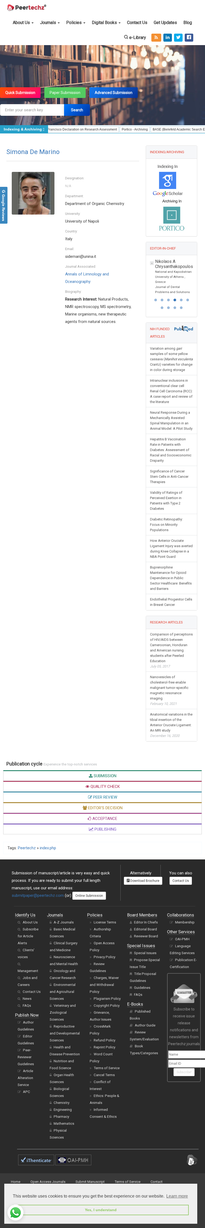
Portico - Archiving (121, 129)
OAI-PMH (182, 939)
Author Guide (145, 1025)
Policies (74, 22)
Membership (185, 922)
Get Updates (165, 22)
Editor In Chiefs (146, 922)
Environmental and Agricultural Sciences (63, 992)
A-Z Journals (64, 922)
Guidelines (142, 988)
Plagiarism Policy (107, 999)
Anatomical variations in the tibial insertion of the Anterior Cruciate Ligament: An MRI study (171, 725)
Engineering (63, 1110)
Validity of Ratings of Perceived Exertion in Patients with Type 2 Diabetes (166, 501)
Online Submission (89, 896)
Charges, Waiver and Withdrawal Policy (104, 985)
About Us (22, 22)
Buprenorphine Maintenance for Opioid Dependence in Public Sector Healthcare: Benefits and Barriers (171, 578)
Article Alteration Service (25, 1078)
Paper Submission (65, 92)
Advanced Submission (113, 92)
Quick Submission (20, 92)
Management (28, 971)
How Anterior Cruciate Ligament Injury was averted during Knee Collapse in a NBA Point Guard (171, 549)
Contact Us (137, 22)
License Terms (105, 922)
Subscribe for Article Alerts (28, 936)
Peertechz (27, 848)
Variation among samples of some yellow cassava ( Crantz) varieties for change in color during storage (171, 359)
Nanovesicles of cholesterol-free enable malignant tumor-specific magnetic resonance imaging (169, 690)
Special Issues (145, 953)
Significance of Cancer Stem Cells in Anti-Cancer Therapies (169, 476)
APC (26, 1092)
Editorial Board (145, 929)
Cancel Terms (104, 1075)
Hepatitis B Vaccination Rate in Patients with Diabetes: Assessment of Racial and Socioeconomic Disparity (170, 450)
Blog (187, 22)
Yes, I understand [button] (101, 1210)
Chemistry (61, 1103)
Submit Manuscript (90, 1182)
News (27, 999)
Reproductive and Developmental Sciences (65, 1033)
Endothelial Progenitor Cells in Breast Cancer (171, 602)
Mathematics (64, 1124)
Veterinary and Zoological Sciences (63, 1012)
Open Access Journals (47, 1182)
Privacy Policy (104, 957)
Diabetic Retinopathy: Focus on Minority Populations (166, 524)
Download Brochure (144, 881)
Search (77, 110)
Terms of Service (107, 1068)
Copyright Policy (107, 1006)
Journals (48, 22)
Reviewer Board (146, 936)
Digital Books (105, 22)
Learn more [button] (177, 1196)
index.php (48, 848)
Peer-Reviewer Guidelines (26, 1057)
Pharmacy (61, 1117)
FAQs (27, 1006)
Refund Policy (104, 1040)
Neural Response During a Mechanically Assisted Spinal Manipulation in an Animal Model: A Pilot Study (171, 420)
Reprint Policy (104, 1047)
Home (15, 1182)
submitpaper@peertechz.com (38, 895)
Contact (157, 1182)
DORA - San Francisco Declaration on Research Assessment (60, 129)
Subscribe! (184, 1072)
